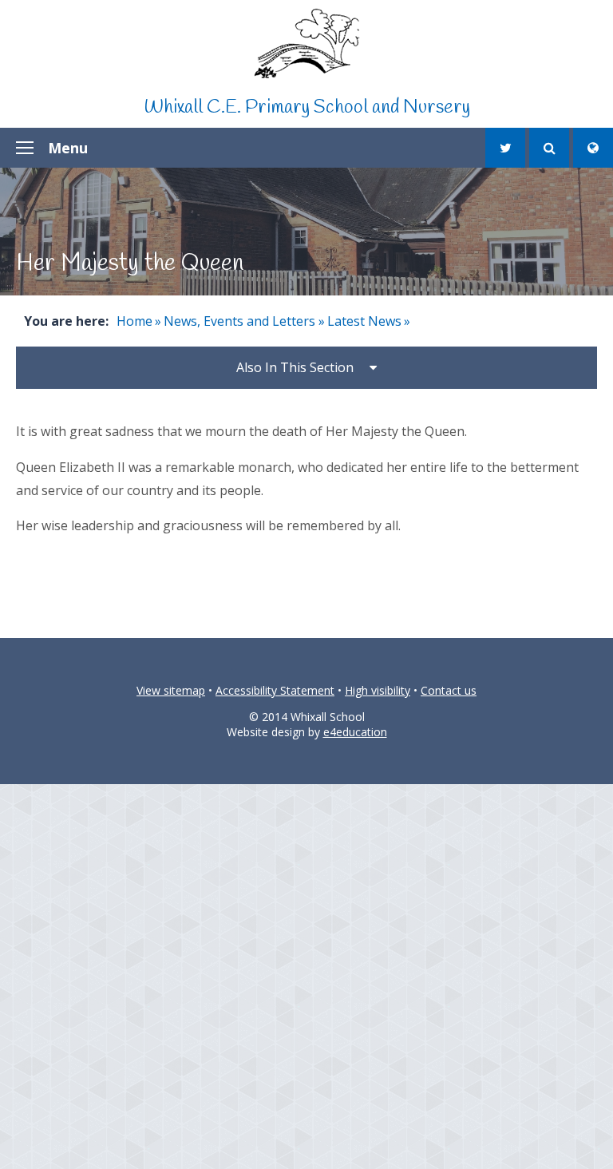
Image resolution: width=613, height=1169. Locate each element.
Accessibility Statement (275, 690)
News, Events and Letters (239, 321)
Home (134, 321)
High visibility (377, 690)
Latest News (364, 321)
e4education (355, 731)
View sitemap (170, 690)
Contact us (449, 690)
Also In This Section (295, 367)
